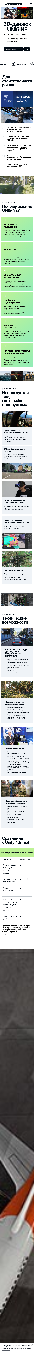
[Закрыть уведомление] (33, 1345)
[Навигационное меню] (31, 3)
